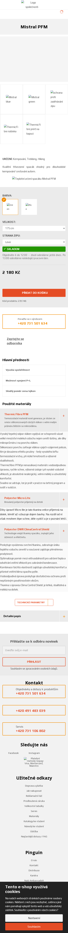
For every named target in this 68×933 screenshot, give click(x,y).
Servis (34, 811)
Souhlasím (34, 926)
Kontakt (34, 865)
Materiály (34, 816)
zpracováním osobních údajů (41, 668)
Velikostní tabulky (34, 806)
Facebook (13, 753)
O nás (34, 860)
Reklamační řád (34, 795)
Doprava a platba (34, 785)
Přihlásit (34, 661)
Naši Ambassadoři (34, 880)
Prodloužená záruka (34, 801)
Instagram (34, 753)
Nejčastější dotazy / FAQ (34, 836)
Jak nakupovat (34, 790)
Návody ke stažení (34, 826)
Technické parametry (31, 602)
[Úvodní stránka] (31, 4)
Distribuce (34, 870)
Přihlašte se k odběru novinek (34, 641)
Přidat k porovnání (31, 279)
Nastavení (34, 918)
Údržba (34, 831)
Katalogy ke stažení (34, 821)
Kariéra (34, 875)
